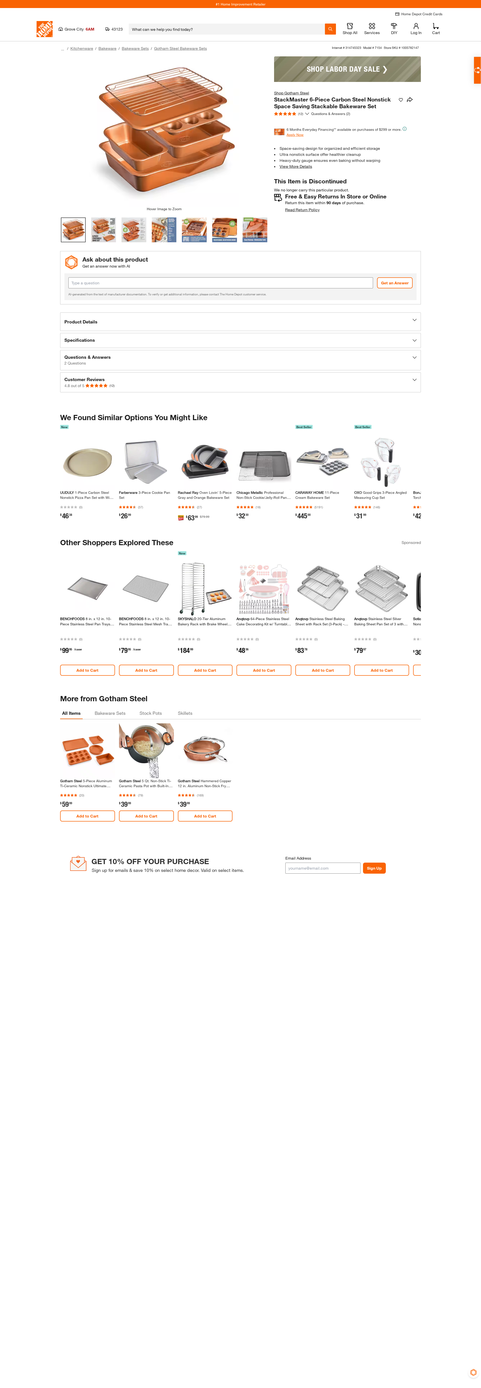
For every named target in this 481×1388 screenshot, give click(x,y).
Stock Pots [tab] (151, 713)
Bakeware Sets (135, 48)
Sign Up (374, 868)
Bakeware (107, 48)
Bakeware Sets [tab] (110, 713)
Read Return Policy (302, 209)
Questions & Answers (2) (330, 113)
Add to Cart (87, 670)
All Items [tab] (71, 713)
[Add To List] (401, 100)
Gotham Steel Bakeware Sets (180, 48)
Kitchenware (81, 48)
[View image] (73, 229)
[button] (240, 321)
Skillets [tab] (185, 713)
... (62, 49)
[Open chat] (477, 70)
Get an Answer (395, 282)
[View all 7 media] (255, 229)
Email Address (298, 858)
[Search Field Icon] (330, 29)
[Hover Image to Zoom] (164, 131)
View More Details (296, 166)
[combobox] (227, 29)
